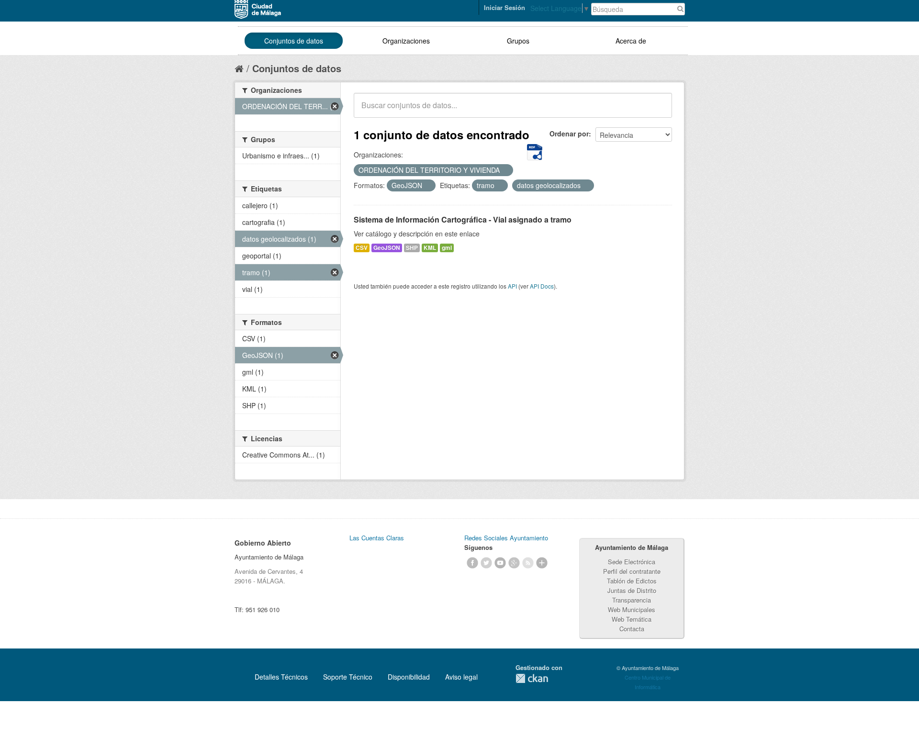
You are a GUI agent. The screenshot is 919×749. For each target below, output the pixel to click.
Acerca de (631, 40)
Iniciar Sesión (504, 7)
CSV (362, 248)
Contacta (631, 628)
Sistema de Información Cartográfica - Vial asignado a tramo (463, 219)
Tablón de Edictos (632, 580)
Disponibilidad (409, 677)
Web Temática (631, 619)
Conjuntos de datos (293, 40)
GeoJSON (386, 248)
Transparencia (631, 599)
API (512, 286)
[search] (658, 110)
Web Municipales (631, 609)
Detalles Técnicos (281, 677)
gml (447, 248)
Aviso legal (461, 677)
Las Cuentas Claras (376, 537)
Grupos (518, 40)
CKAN (532, 678)
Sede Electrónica (631, 561)
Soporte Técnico (347, 677)
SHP (412, 248)
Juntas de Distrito (631, 590)
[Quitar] (505, 170)
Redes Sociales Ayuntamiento (506, 537)
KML (430, 248)
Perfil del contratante (632, 571)
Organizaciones (406, 40)
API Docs (542, 286)
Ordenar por (569, 133)
